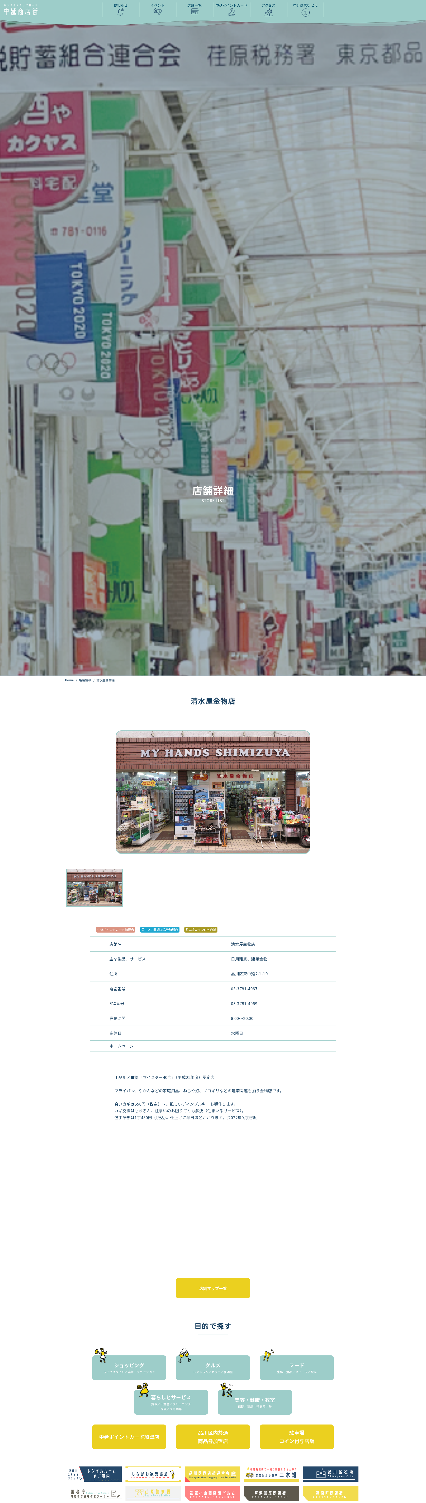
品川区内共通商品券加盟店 (160, 929)
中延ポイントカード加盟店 (115, 929)
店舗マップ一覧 (213, 1288)
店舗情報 (85, 680)
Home (69, 680)
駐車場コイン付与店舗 (201, 929)
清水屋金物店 (105, 680)
